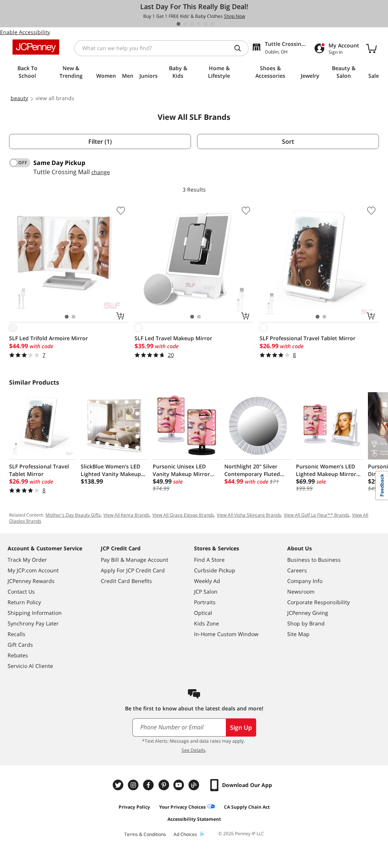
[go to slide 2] (185, 24)
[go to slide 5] (206, 24)
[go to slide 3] (192, 24)
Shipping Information (35, 612)
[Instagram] (134, 785)
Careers (297, 570)
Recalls (16, 634)
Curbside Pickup (214, 570)
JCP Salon (205, 591)
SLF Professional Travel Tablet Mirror (307, 338)
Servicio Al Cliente (30, 665)
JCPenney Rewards (31, 580)
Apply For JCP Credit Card (133, 570)
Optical (203, 612)
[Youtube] (179, 785)
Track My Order (27, 559)
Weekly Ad (207, 580)
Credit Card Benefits (126, 580)
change (100, 172)
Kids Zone (206, 623)
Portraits (205, 602)
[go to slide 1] (178, 24)
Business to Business (314, 559)
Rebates (18, 655)
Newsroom (300, 591)
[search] (240, 48)
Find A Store (209, 559)
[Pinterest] (164, 785)
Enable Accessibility (25, 32)
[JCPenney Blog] (194, 785)
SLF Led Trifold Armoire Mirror (48, 338)
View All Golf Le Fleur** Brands (316, 515)
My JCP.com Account (33, 570)
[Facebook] (149, 785)
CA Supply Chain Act (247, 807)
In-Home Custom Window (226, 634)
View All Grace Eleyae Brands (183, 515)
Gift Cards (20, 644)
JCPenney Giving (307, 612)
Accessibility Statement (194, 819)
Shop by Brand (306, 623)
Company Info (304, 580)
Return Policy (24, 602)
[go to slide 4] (199, 24)
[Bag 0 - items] (371, 48)
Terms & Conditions (145, 834)
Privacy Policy (134, 807)
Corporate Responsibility (318, 602)
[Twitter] (119, 785)
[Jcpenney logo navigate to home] (35, 47)
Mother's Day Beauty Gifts (73, 515)
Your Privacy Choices (182, 807)
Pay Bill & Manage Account (134, 559)
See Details (193, 750)
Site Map (298, 634)
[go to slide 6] (212, 24)
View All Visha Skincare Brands (249, 515)
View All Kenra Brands (126, 515)
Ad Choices (185, 834)
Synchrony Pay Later (33, 623)
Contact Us (21, 591)
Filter (100, 141)
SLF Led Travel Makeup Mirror (173, 338)
